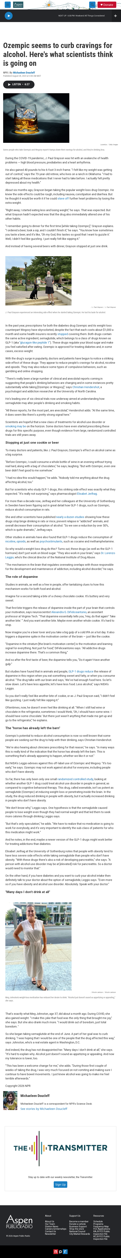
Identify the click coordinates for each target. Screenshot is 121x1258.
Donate (108, 4)
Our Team (50, 1224)
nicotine (10, 541)
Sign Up (60, 1184)
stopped (63, 334)
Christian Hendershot (85, 387)
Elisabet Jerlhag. (87, 493)
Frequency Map (101, 1226)
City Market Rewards (79, 1234)
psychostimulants (51, 541)
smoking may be (16, 426)
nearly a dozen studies (70, 517)
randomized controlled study (75, 779)
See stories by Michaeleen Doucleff (43, 1109)
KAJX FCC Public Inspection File (101, 1232)
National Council (77, 1231)
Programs (98, 1224)
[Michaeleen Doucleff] (10, 1100)
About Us (49, 1221)
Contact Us (50, 1231)
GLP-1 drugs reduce (81, 671)
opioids (21, 541)
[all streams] (116, 15)
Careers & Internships (55, 1229)
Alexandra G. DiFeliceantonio (68, 612)
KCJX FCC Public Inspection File (101, 1237)
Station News (51, 1226)
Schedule (98, 1221)
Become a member (79, 1221)
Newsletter (50, 1234)
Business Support (78, 1226)
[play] (8, 16)
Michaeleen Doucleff (24, 72)
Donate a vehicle (77, 1224)
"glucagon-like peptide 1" (34, 342)
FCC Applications (101, 1229)
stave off (63, 198)
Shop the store (76, 1229)
